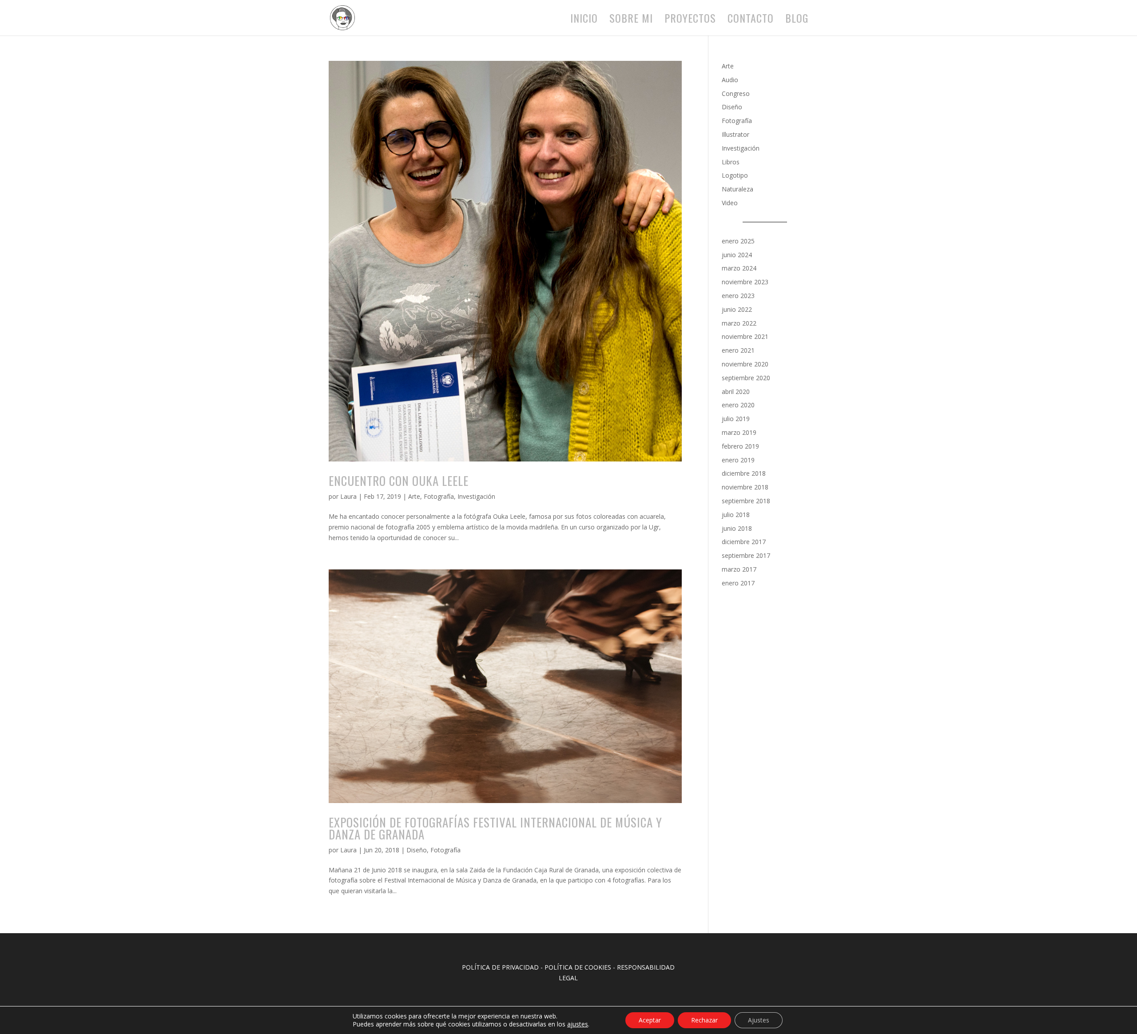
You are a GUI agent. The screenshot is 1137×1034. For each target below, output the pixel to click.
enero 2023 (738, 295)
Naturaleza (737, 189)
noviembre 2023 (745, 282)
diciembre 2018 (744, 473)
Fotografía (439, 496)
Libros (730, 162)
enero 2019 (738, 460)
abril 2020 (736, 391)
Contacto (751, 20)
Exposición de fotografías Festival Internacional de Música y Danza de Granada (495, 828)
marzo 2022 (739, 323)
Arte (414, 496)
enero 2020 (738, 405)
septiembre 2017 (746, 555)
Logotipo (735, 175)
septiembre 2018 (746, 501)
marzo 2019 (739, 432)
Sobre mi (631, 20)
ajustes (577, 1024)
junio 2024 (737, 255)
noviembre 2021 (745, 336)
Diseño (416, 850)
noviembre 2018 (745, 487)
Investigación (476, 496)
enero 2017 (738, 583)
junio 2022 (737, 309)
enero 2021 (738, 350)
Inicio (584, 20)
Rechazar (704, 1020)
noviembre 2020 (745, 364)
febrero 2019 (740, 446)
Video (730, 203)
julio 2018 (736, 514)
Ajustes (758, 1020)
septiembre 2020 (746, 378)
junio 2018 (737, 528)
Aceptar (650, 1020)
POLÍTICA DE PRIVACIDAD (500, 967)
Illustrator (735, 134)
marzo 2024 (739, 268)
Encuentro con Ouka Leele (399, 480)
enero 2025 (738, 241)
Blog (796, 20)
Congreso (736, 93)
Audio (730, 80)
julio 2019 (736, 418)
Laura (348, 496)
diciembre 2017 (744, 541)
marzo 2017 (739, 569)
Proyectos (690, 20)
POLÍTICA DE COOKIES (578, 967)
